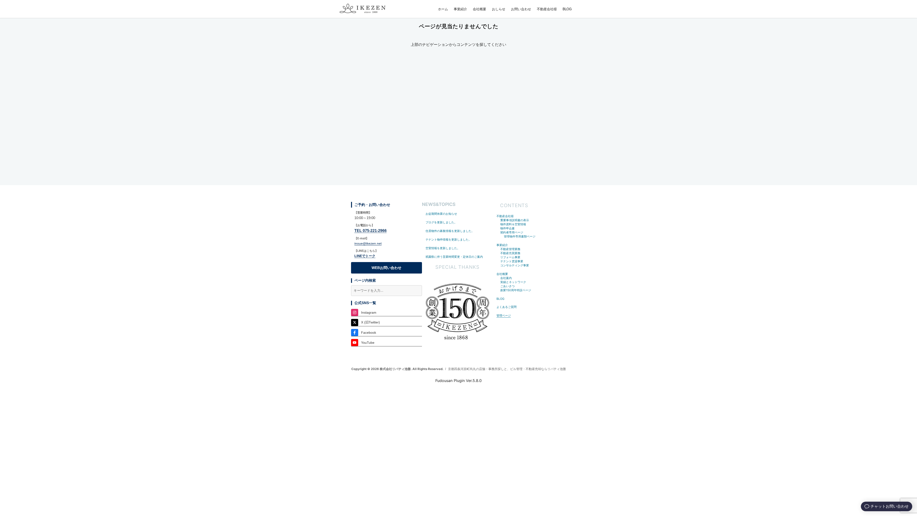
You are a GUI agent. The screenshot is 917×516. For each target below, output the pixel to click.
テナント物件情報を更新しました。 (448, 239)
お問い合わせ (521, 8)
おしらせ (498, 8)
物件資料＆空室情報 (513, 224)
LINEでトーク (364, 256)
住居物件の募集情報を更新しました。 (450, 231)
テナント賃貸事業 (511, 261)
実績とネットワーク (513, 282)
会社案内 (506, 278)
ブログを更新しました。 (441, 222)
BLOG (567, 8)
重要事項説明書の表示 (514, 220)
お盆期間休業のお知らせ (441, 213)
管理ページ (503, 315)
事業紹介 (460, 8)
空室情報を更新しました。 (443, 248)
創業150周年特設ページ (515, 290)
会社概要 (479, 8)
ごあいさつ (507, 286)
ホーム (443, 8)
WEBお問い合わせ (386, 268)
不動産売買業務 (510, 253)
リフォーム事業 (510, 257)
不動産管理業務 (510, 249)
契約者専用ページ (511, 232)
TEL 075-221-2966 (370, 231)
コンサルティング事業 (514, 265)
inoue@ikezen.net (368, 243)
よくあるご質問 (506, 307)
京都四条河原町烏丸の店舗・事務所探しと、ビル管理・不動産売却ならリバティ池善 (507, 369)
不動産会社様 (547, 8)
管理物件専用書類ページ (519, 236)
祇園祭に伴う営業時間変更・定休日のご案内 (454, 256)
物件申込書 (507, 228)
